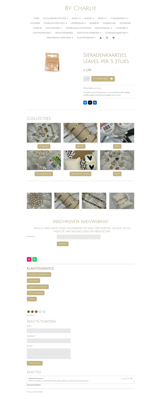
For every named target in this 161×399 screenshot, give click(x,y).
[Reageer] (131, 378)
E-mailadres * (31, 236)
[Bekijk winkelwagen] (113, 38)
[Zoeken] (107, 38)
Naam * (29, 326)
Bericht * (30, 346)
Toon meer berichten (34, 385)
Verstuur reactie (35, 363)
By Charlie (80, 8)
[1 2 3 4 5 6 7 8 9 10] (86, 79)
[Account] (100, 38)
